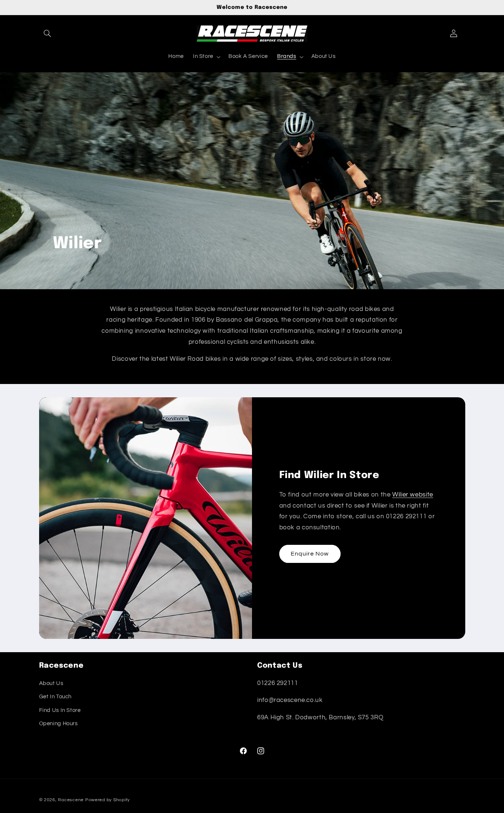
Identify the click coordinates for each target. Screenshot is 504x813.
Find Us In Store (60, 710)
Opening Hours (58, 723)
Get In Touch (55, 697)
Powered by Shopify (107, 800)
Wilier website (412, 494)
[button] (47, 33)
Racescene (71, 800)
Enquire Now (310, 554)
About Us (51, 683)
